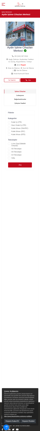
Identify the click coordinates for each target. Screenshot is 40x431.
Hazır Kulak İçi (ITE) (18, 125)
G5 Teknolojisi (16, 152)
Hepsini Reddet (28, 421)
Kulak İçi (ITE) (16, 122)
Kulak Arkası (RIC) (18, 131)
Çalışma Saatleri (20, 103)
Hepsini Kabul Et (12, 421)
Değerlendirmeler (20, 99)
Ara (29, 80)
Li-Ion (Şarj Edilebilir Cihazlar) (18, 145)
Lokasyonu (20, 95)
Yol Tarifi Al (11, 80)
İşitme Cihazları (20, 91)
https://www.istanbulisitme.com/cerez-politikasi (18, 416)
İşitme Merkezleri (7, 12)
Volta (13, 158)
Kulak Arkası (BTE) (18, 134)
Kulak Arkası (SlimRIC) (19, 128)
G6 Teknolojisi (16, 149)
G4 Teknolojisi (16, 155)
